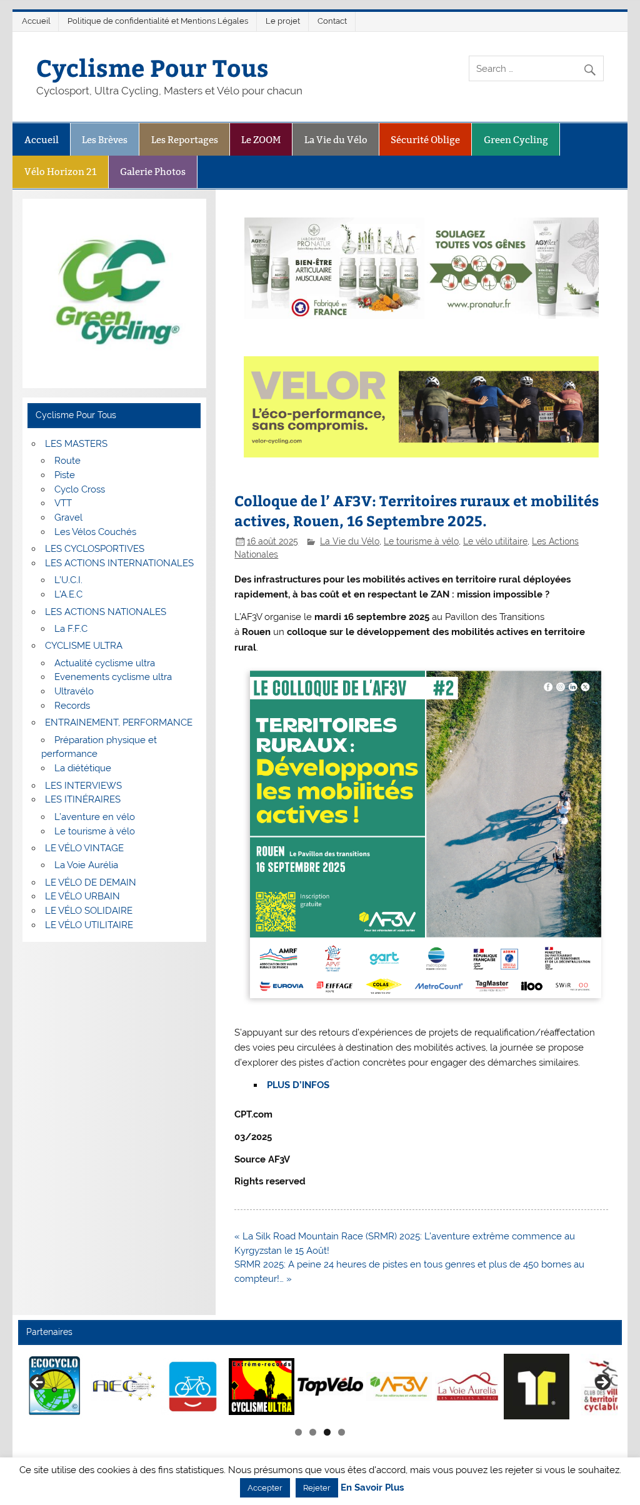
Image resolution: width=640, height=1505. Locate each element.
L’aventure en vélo (94, 816)
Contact (332, 21)
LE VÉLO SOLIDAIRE (88, 910)
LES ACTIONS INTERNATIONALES (119, 563)
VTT (63, 503)
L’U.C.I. (68, 580)
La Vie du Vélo (336, 140)
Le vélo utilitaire (495, 541)
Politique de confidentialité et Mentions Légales (158, 21)
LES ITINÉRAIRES (83, 799)
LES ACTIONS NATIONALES (105, 612)
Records (72, 705)
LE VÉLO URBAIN (82, 896)
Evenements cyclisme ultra (113, 676)
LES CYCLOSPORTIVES (94, 548)
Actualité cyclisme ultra (104, 663)
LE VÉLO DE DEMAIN (90, 882)
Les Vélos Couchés (95, 532)
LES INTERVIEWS (83, 785)
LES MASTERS (76, 443)
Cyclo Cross (79, 489)
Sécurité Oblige (425, 140)
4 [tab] (341, 1432)
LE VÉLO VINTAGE (84, 848)
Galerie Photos (153, 172)
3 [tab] (327, 1432)
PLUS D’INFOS (298, 1085)
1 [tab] (298, 1432)
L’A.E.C (68, 594)
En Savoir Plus (372, 1487)
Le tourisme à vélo (421, 541)
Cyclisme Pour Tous (152, 67)
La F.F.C (71, 628)
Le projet (283, 21)
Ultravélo (74, 691)
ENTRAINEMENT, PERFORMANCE (118, 722)
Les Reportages (184, 140)
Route (67, 460)
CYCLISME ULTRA (83, 645)
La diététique (82, 768)
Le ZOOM (261, 140)
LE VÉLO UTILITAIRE (89, 925)
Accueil (36, 21)
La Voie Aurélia (86, 865)
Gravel (68, 517)
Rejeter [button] (317, 1487)
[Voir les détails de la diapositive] (55, 1386)
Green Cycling (516, 140)
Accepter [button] (265, 1487)
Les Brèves (105, 140)
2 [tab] (312, 1432)
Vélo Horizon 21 (60, 172)
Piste (64, 475)
